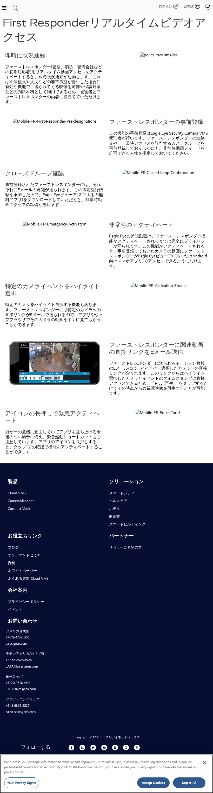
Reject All (189, 783)
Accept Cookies (153, 783)
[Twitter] (93, 747)
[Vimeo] (115, 747)
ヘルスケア (118, 501)
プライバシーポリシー (26, 601)
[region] (106, 773)
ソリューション (126, 481)
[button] (189, 6)
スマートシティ (122, 493)
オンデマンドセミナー (26, 555)
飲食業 (114, 516)
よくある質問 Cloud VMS (28, 578)
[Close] (204, 762)
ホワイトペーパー (22, 571)
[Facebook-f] (71, 747)
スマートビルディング (127, 524)
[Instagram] (137, 747)
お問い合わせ (22, 621)
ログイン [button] (165, 6)
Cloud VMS (17, 493)
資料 (11, 563)
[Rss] (82, 747)
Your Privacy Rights (21, 783)
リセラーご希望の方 (125, 547)
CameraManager (21, 501)
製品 (13, 481)
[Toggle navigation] (15, 8)
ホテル (114, 509)
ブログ (13, 547)
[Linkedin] (126, 747)
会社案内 (18, 590)
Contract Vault (19, 509)
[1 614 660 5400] (208, 7)
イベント (15, 609)
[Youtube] (104, 747)
